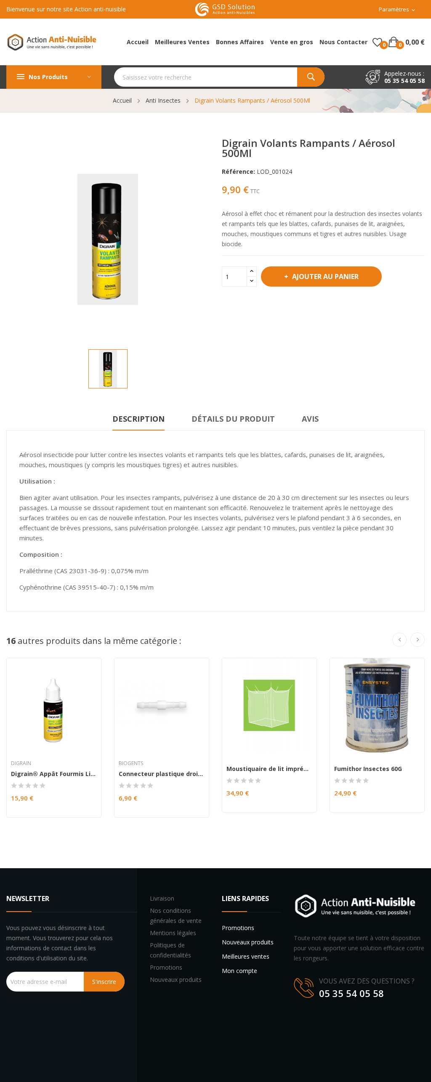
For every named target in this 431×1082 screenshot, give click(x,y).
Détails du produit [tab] (233, 419)
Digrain (21, 763)
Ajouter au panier (325, 276)
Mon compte (239, 971)
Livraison (162, 898)
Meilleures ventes (245, 956)
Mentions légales (173, 933)
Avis (310, 419)
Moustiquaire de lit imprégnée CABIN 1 (269, 769)
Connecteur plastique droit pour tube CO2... (162, 774)
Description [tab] (138, 419)
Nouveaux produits (176, 980)
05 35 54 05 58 (404, 81)
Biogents (131, 763)
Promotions (166, 967)
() (377, 42)
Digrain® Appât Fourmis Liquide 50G (54, 774)
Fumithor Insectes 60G (368, 769)
